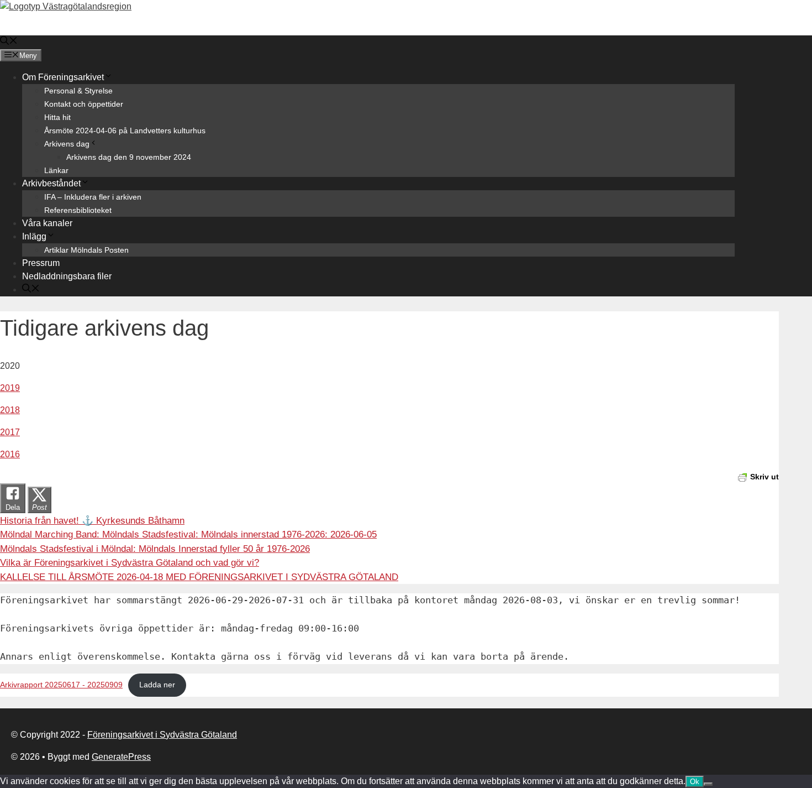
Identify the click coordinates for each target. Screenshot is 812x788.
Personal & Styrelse (78, 90)
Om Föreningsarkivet (63, 77)
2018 (10, 410)
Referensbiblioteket (78, 210)
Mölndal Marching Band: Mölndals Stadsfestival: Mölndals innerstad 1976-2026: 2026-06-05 (188, 534)
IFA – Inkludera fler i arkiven (92, 196)
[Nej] (708, 784)
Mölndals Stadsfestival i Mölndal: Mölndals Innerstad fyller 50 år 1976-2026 (155, 549)
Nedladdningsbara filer (67, 276)
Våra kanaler (47, 223)
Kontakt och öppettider (83, 104)
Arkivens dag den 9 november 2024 (128, 157)
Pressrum (41, 263)
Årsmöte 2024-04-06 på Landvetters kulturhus (124, 130)
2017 (10, 432)
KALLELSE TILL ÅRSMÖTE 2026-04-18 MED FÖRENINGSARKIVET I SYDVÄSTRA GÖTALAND (199, 577)
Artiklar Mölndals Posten (86, 250)
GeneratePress (121, 756)
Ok (694, 781)
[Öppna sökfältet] (9, 41)
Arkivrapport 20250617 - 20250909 (61, 685)
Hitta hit (57, 117)
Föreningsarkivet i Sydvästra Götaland (162, 734)
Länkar (56, 170)
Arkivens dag (66, 143)
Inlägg (34, 236)
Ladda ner (157, 685)
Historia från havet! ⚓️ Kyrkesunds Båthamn (92, 520)
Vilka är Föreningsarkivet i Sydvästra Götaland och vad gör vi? (129, 562)
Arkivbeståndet (51, 183)
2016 (10, 454)
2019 (10, 388)
